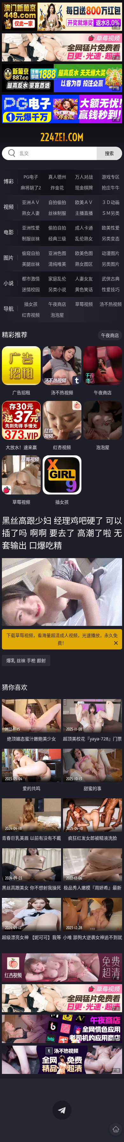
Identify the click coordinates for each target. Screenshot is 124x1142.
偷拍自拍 (57, 228)
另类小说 (57, 289)
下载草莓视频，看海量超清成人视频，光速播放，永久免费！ (62, 639)
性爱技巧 (111, 289)
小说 (8, 283)
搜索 (109, 153)
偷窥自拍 (31, 253)
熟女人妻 (31, 213)
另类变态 (111, 238)
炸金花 (57, 188)
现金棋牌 (84, 188)
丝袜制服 (57, 213)
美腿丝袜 (31, 264)
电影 (8, 232)
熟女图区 (84, 264)
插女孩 (31, 304)
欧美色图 (84, 253)
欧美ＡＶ (84, 202)
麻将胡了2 (31, 188)
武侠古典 (111, 279)
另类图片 (111, 264)
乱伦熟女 (84, 238)
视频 (8, 206)
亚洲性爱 (31, 228)
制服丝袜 (31, 238)
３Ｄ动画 (111, 202)
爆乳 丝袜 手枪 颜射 (26, 660)
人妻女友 (84, 279)
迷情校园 (31, 289)
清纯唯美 (57, 264)
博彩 (8, 181)
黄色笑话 (84, 289)
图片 (8, 257)
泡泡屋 (57, 315)
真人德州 (57, 177)
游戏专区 (111, 177)
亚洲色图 (57, 253)
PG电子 (31, 177)
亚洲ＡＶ (31, 202)
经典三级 (57, 238)
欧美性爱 (111, 228)
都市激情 (31, 279)
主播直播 (84, 213)
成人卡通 (84, 228)
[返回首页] (115, 1129)
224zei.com (62, 137)
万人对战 (84, 177)
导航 (8, 308)
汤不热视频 (111, 304)
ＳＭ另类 (111, 213)
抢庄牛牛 (111, 188)
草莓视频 (84, 304)
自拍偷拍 (57, 202)
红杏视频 (31, 315)
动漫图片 (111, 253)
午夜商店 (57, 304)
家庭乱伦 (57, 279)
